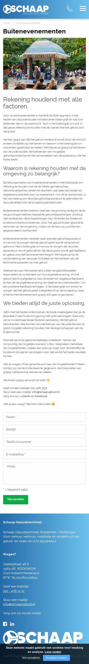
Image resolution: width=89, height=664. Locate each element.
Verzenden (15, 499)
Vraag (10, 466)
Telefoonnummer (18, 442)
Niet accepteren (31, 657)
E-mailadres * (15, 454)
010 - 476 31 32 (73, 6)
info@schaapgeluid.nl (46, 392)
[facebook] (5, 624)
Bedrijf (11, 429)
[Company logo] (26, 8)
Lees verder (53, 651)
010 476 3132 (38, 388)
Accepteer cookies (56, 657)
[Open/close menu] (83, 8)
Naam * (11, 417)
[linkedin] (12, 624)
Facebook (41, 396)
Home (6, 22)
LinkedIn (25, 396)
